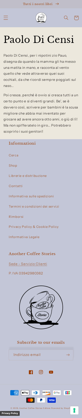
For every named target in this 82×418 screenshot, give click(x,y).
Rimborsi (16, 217)
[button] (6, 18)
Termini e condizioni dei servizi (34, 206)
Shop (13, 166)
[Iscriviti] (68, 355)
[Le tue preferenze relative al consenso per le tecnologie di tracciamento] (74, 410)
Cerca (13, 155)
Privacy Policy (10, 413)
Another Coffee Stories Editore (35, 408)
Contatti (16, 186)
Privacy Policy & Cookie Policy (34, 227)
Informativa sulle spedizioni (31, 196)
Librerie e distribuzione (28, 176)
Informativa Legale (24, 237)
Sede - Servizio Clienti (28, 264)
